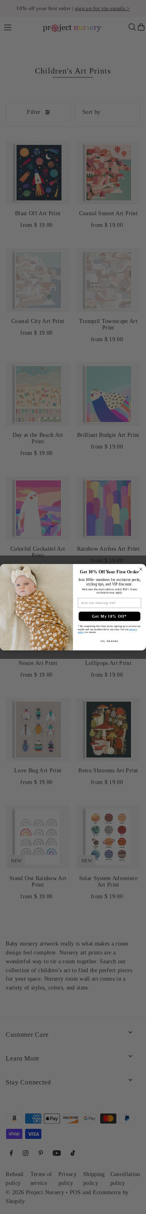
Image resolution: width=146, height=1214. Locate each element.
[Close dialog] (140, 569)
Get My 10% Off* (109, 616)
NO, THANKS (109, 640)
